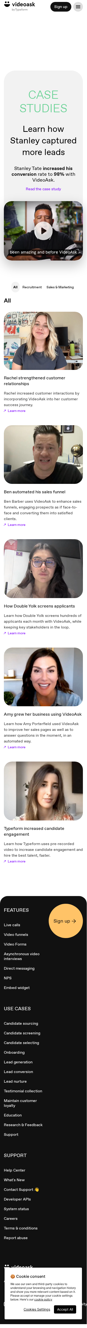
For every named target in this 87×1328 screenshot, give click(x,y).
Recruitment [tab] (32, 287)
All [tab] (15, 287)
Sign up (60, 6)
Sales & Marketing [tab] (60, 287)
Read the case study (43, 189)
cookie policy (43, 1299)
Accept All (65, 1309)
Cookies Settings (37, 1309)
